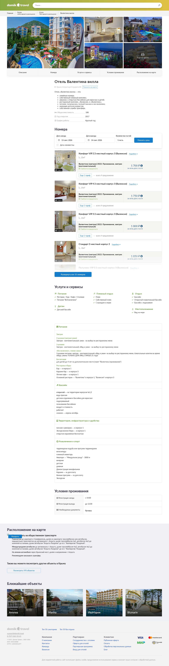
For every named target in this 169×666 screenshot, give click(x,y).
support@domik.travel (15, 633)
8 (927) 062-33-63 (14, 636)
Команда (45, 646)
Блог (106, 649)
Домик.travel (18, 5)
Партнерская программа (83, 646)
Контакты (46, 643)
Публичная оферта (111, 640)
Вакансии (45, 649)
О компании (47, 640)
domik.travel (18, 628)
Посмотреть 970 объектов (24, 570)
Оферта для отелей (81, 643)
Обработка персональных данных (117, 646)
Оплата (107, 643)
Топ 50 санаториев (49, 629)
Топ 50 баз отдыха (67, 629)
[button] (57, 160)
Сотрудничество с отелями (84, 640)
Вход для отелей (79, 649)
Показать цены (144, 140)
